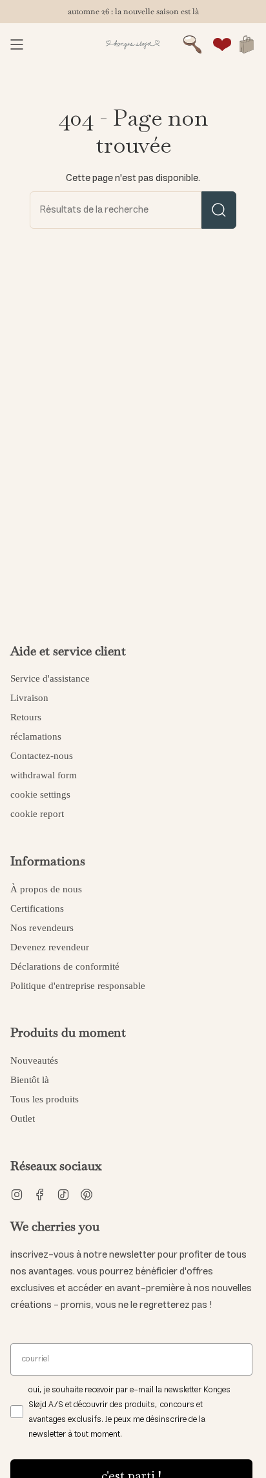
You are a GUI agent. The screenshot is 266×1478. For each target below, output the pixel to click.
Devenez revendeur (49, 947)
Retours (25, 717)
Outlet (22, 1118)
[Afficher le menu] (16, 44)
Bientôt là (29, 1080)
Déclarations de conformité (64, 966)
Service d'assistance (50, 678)
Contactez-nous (41, 756)
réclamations (35, 736)
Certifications (37, 908)
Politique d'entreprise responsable (77, 986)
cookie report (37, 814)
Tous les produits (44, 1099)
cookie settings (40, 794)
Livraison (29, 698)
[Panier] (247, 44)
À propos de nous (46, 889)
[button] (192, 44)
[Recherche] (218, 210)
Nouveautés (34, 1060)
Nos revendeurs (42, 928)
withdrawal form (43, 775)
